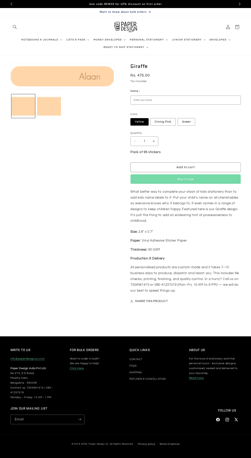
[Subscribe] (79, 419)
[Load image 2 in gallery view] (49, 106)
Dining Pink (163, 121)
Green (186, 121)
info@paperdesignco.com (27, 358)
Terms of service (169, 443)
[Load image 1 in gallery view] (23, 106)
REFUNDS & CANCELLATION (147, 379)
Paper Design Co (99, 444)
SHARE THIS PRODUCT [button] (151, 301)
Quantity (136, 133)
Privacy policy (146, 443)
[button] (14, 26)
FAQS (133, 365)
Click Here (77, 368)
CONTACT (135, 359)
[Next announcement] (239, 4)
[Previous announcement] (11, 4)
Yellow (139, 121)
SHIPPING (135, 372)
